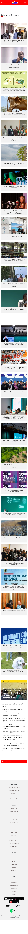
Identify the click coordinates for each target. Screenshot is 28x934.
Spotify (15, 910)
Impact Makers (14, 885)
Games (14, 880)
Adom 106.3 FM (14, 811)
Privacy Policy (14, 799)
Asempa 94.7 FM (14, 817)
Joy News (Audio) (14, 846)
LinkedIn (14, 867)
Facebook (14, 859)
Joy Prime (14, 838)
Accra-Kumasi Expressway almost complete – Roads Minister (12, 714)
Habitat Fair (14, 882)
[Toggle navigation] (25, 3)
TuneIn (11, 906)
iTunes (20, 906)
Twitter (14, 861)
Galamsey (14, 888)
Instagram (14, 864)
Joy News (14, 832)
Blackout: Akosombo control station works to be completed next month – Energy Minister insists (13, 737)
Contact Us (14, 793)
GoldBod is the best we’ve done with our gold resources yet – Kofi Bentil (14, 749)
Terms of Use (14, 796)
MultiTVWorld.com (14, 841)
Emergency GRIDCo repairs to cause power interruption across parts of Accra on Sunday (14, 726)
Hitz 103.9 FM (14, 814)
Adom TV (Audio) (14, 843)
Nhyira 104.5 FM (14, 822)
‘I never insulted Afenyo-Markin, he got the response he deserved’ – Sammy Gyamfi (13, 704)
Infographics (14, 870)
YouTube (14, 856)
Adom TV (14, 835)
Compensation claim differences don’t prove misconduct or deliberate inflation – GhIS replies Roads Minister (14, 743)
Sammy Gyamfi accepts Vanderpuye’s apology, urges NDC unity (13, 710)
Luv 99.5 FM (14, 819)
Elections (14, 894)
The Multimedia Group (14, 787)
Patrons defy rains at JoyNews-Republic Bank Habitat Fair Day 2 (14, 732)
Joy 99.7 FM (14, 808)
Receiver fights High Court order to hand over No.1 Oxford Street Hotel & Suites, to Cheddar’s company (14, 720)
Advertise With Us (14, 790)
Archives (14, 891)
